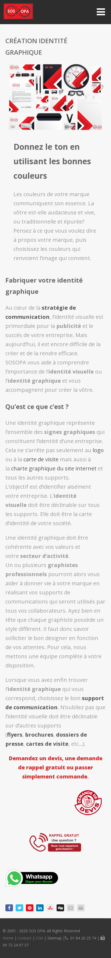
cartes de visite (47, 743)
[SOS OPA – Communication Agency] (18, 20)
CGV (39, 938)
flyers (14, 734)
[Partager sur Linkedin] (40, 907)
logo (98, 450)
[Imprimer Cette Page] (81, 907)
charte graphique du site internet (53, 468)
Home (8, 938)
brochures (39, 734)
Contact (25, 938)
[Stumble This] (50, 907)
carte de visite (40, 459)
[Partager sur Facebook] (9, 907)
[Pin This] (29, 907)
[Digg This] (60, 907)
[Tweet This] (19, 907)
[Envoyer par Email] (70, 907)
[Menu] (101, 11)
